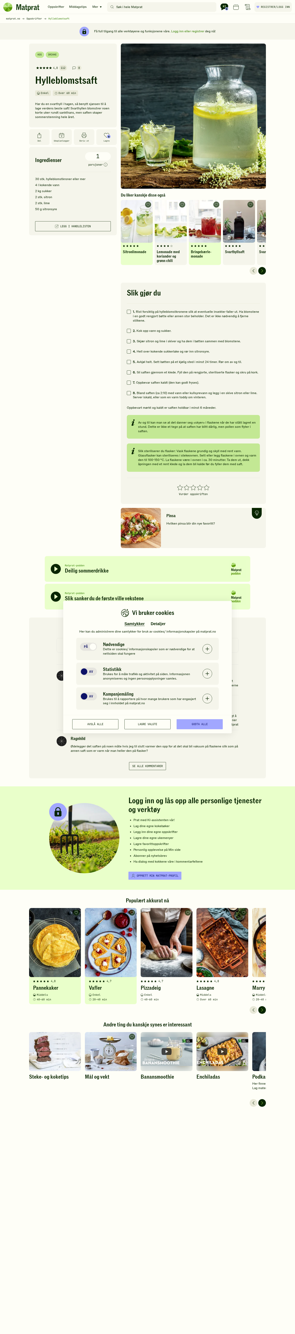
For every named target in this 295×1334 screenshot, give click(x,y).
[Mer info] (105, 165)
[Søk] (112, 7)
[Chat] (224, 7)
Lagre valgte (147, 724)
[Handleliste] (247, 7)
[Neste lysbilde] (262, 271)
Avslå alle (95, 724)
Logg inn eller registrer (187, 31)
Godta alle (200, 724)
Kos (40, 54)
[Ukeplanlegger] (236, 7)
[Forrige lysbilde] (253, 271)
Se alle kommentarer (147, 766)
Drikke (52, 54)
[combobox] (162, 7)
